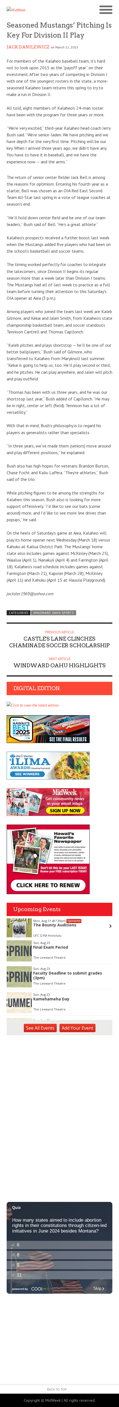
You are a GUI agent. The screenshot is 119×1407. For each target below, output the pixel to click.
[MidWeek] (33, 10)
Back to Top (57, 1389)
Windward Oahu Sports (53, 613)
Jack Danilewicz (28, 47)
